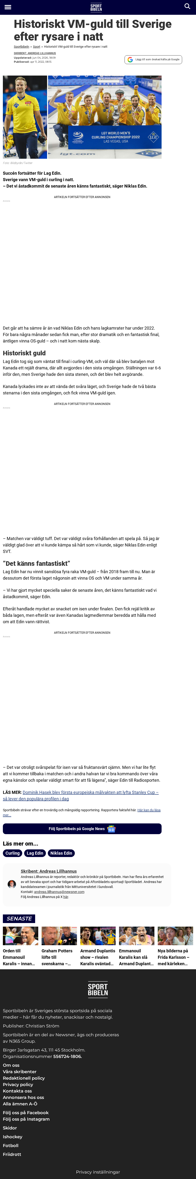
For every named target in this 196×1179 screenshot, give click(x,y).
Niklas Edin (61, 853)
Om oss (11, 1065)
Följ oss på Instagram (26, 1119)
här (65, 897)
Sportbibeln (21, 46)
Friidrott (12, 1154)
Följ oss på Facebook (26, 1112)
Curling (12, 853)
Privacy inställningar (98, 1172)
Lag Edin (35, 853)
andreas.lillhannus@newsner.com (59, 892)
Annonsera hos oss (23, 1097)
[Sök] (188, 7)
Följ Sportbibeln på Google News (77, 829)
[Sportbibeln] (96, 7)
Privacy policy (18, 1084)
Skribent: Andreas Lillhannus (35, 53)
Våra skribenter (20, 1071)
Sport (36, 46)
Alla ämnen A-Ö (20, 1104)
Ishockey (12, 1136)
